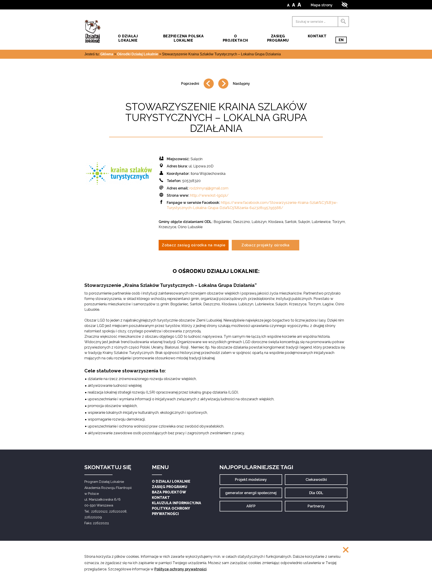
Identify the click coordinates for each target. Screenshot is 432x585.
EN (343, 40)
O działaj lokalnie (128, 38)
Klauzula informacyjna (176, 503)
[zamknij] (346, 550)
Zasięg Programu (278, 38)
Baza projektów (169, 492)
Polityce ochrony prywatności (180, 569)
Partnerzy (316, 507)
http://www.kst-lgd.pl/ (209, 195)
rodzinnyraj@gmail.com (208, 188)
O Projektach (235, 38)
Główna (106, 54)
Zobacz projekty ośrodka (265, 245)
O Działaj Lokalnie (171, 481)
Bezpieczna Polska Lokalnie (183, 38)
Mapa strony (322, 5)
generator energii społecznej (251, 494)
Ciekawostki (316, 481)
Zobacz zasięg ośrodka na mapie (193, 245)
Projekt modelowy (251, 481)
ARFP (255, 507)
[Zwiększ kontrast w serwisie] (345, 5)
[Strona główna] (92, 31)
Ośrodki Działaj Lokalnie (137, 54)
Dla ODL (317, 494)
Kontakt (317, 36)
